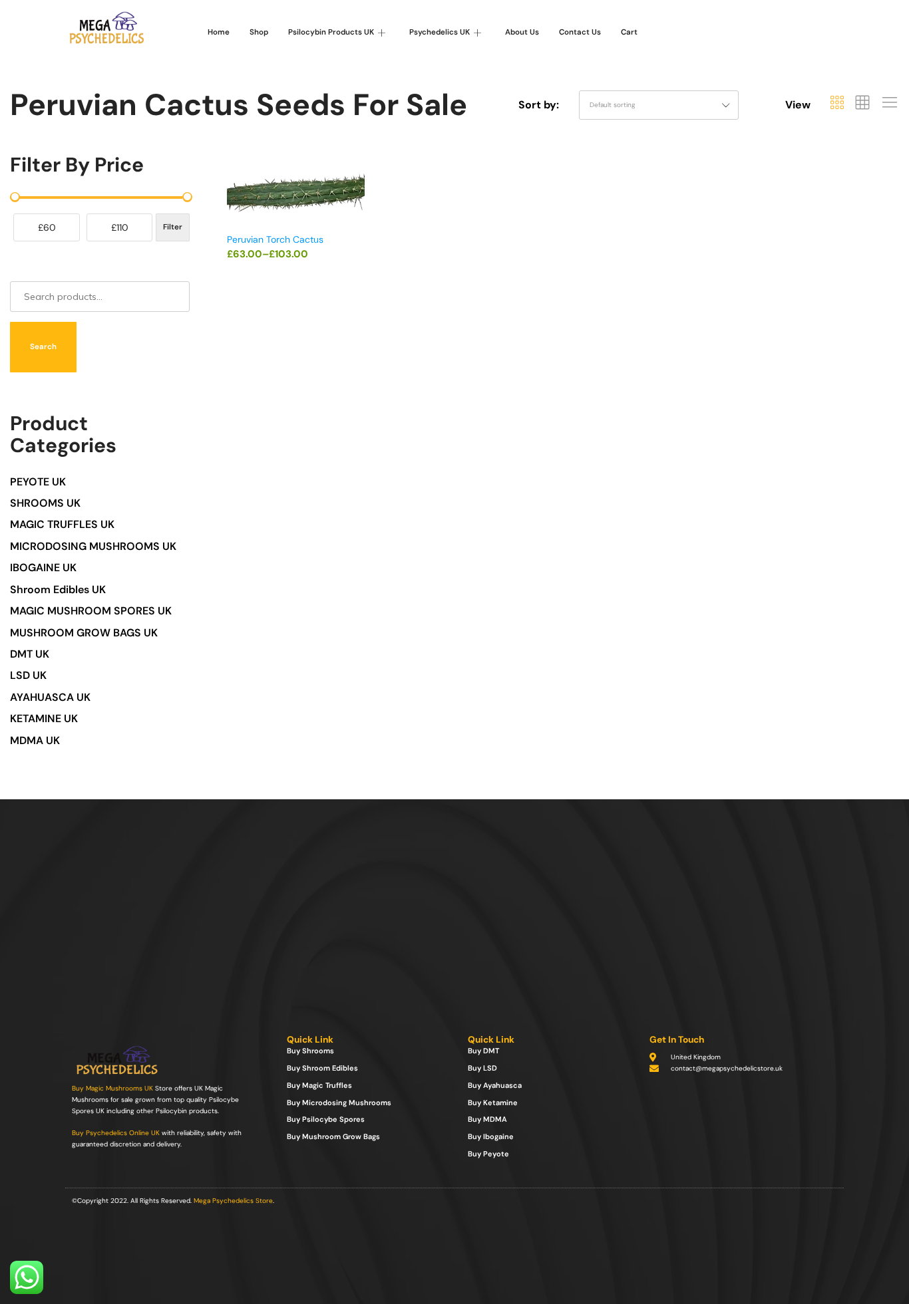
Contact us (580, 32)
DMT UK (29, 654)
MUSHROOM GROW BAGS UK (84, 633)
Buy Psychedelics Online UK (116, 1132)
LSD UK (28, 675)
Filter (172, 227)
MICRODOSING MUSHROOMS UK (93, 546)
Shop (259, 32)
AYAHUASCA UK (50, 697)
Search (43, 347)
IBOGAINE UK (43, 568)
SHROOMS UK (45, 503)
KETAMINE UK (44, 718)
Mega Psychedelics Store (233, 1200)
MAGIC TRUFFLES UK (62, 524)
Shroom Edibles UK (58, 589)
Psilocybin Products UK (331, 32)
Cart (629, 32)
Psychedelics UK (439, 32)
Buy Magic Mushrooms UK (112, 1088)
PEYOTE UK (38, 482)
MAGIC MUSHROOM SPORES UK (91, 611)
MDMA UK (35, 740)
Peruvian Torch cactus (275, 239)
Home (219, 32)
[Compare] (359, 222)
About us (522, 32)
